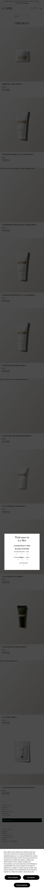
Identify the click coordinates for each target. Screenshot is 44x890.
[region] (22, 869)
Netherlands (18, 557)
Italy (27, 551)
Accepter (31, 877)
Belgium (22, 551)
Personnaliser (22, 885)
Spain (27, 557)
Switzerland (23, 563)
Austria (16, 551)
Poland (22, 557)
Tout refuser (13, 877)
